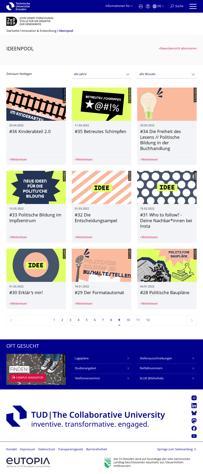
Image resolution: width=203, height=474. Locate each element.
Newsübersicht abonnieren (178, 48)
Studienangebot (85, 368)
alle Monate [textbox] (147, 74)
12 (148, 320)
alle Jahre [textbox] (80, 74)
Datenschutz (46, 449)
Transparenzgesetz (70, 449)
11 (138, 320)
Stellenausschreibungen (156, 358)
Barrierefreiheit (96, 449)
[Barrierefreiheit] (148, 6)
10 (128, 320)
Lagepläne (82, 358)
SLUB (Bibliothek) (151, 378)
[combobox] (101, 74)
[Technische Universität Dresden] (18, 6)
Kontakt (11, 449)
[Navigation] (193, 6)
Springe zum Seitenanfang (175, 449)
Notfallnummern (151, 368)
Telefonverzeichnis (87, 378)
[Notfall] (141, 6)
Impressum (27, 449)
